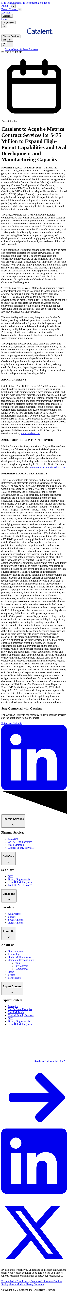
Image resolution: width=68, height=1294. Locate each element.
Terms (13, 1284)
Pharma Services (11, 36)
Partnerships (14, 977)
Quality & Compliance (20, 957)
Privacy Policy (9, 1281)
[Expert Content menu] (20, 9)
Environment (21, 965)
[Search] (4, 26)
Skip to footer (43, 2)
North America (15, 922)
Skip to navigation (10, 2)
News (11, 971)
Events (11, 974)
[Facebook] (3, 1198)
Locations (6, 12)
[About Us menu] (14, 6)
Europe (12, 916)
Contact (5, 19)
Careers (6, 16)
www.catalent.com (30, 433)
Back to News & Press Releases (21, 49)
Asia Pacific (14, 913)
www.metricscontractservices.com (47, 467)
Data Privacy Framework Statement (35, 1281)
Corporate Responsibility (21, 960)
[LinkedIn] (34, 1192)
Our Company (15, 951)
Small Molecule (16, 844)
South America (15, 919)
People (18, 963)
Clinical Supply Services (21, 847)
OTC (10, 876)
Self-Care (7, 39)
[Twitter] (34, 1264)
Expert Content (9, 9)
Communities (21, 968)
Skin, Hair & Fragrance (20, 882)
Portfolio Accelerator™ (20, 885)
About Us (6, 5)
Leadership (13, 954)
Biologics (13, 838)
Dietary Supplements (19, 879)
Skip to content (28, 2)
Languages (8, 22)
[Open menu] (10, 44)
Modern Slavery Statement (30, 1284)
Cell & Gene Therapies (20, 841)
